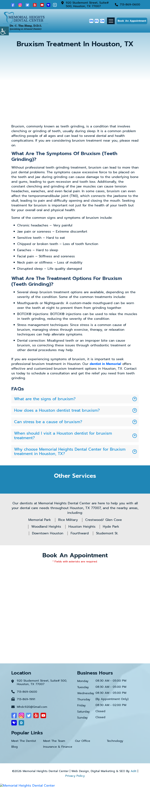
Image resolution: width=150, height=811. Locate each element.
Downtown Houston (47, 533)
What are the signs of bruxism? (45, 399)
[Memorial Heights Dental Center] (25, 20)
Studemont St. (107, 533)
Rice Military (68, 519)
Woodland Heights (46, 526)
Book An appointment (132, 21)
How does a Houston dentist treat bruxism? (57, 410)
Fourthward (80, 533)
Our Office (82, 741)
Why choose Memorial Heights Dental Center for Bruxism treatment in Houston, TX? (69, 451)
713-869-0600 (130, 4)
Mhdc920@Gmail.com (32, 707)
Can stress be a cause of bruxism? (48, 422)
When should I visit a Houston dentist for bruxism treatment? (63, 435)
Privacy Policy (75, 776)
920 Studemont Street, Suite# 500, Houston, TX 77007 (87, 4)
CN (102, 21)
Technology (115, 741)
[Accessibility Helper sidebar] (4, 31)
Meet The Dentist (23, 741)
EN (91, 21)
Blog (14, 747)
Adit (133, 771)
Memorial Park (39, 519)
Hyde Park (111, 526)
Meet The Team (54, 741)
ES (96, 21)
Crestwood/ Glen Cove (103, 519)
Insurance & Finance (57, 747)
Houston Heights (81, 526)
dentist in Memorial (105, 363)
